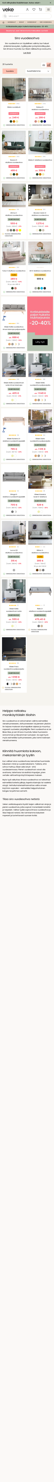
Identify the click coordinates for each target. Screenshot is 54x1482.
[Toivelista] (34, 9)
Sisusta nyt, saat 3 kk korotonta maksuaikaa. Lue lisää (27, 31)
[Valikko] (48, 9)
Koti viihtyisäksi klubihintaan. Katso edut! (21, 3)
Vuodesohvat (31, 22)
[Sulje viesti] (50, 3)
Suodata (10, 71)
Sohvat (21, 22)
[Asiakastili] (27, 9)
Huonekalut (12, 22)
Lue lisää (27, 53)
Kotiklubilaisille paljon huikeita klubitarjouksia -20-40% (27, 26)
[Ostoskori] (40, 9)
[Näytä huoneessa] (46, 65)
